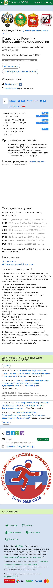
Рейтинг (29, 525)
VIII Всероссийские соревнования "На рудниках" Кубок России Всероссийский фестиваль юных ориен (25, 405)
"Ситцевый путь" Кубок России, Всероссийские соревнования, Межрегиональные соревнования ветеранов (26, 373)
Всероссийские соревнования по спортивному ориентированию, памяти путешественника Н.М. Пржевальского (25, 383)
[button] (39, 2)
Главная (12, 525)
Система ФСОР (18, 2)
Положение (12, 66)
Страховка (14, 106)
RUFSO (19, 546)
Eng (50, 2)
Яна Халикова (11, 84)
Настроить (43, 439)
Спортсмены (14, 532)
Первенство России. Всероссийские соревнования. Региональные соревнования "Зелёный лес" (23, 415)
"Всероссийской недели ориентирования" (24, 557)
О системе (34, 532)
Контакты (13, 539)
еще (7, 366)
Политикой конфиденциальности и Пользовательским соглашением (26, 564)
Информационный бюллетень (21, 71)
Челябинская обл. (36, 162)
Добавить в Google (20, 446)
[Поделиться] (8, 433)
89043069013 (11, 88)
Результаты (32, 100)
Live (23, 106)
